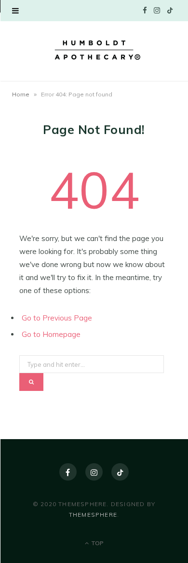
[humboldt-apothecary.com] (94, 50)
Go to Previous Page (57, 317)
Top (97, 543)
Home (20, 94)
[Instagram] (94, 472)
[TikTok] (120, 472)
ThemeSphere (93, 514)
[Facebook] (68, 472)
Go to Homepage (51, 334)
